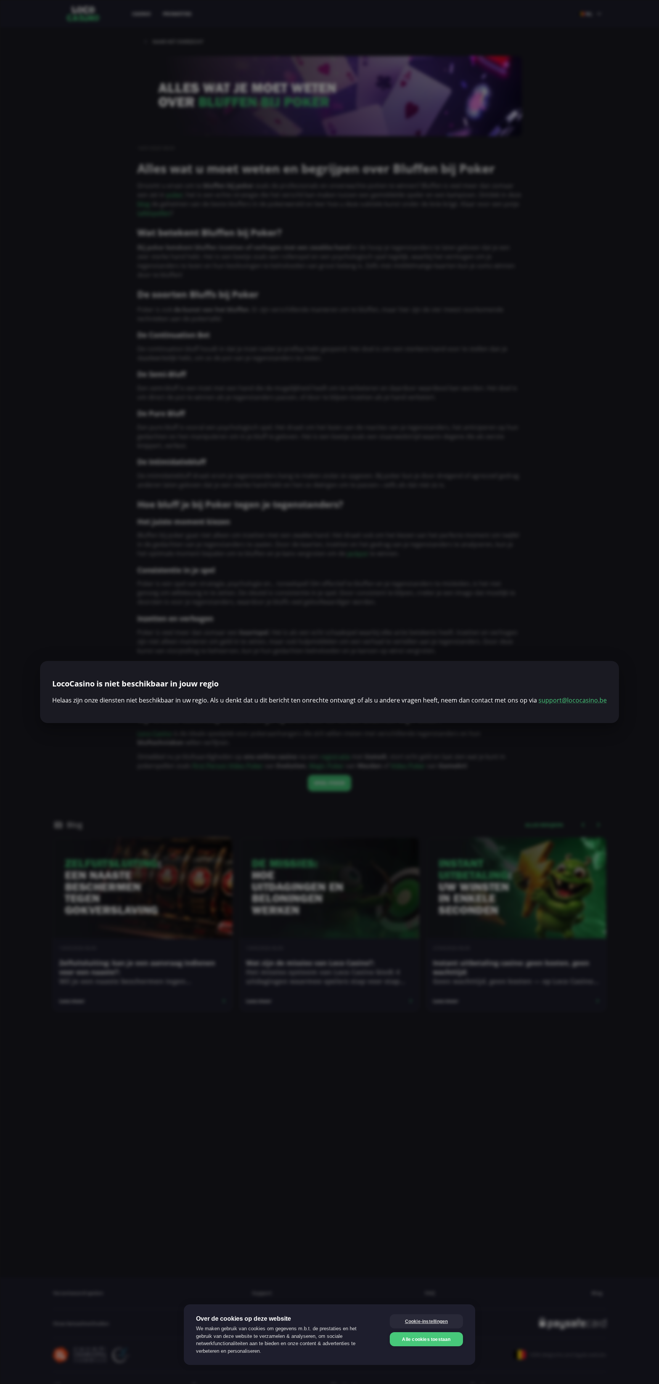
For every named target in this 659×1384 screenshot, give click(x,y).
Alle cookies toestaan (426, 1339)
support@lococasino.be (572, 700)
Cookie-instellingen (426, 1321)
